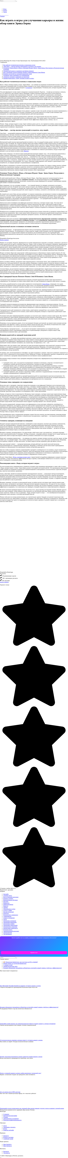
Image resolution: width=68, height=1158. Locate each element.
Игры (4, 9)
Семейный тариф (8, 1138)
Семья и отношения (9, 918)
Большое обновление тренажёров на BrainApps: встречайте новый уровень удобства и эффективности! (32, 968)
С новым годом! (8, 965)
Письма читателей (8, 912)
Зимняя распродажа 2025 (10, 966)
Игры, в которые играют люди (21, 457)
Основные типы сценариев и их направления (16, 75)
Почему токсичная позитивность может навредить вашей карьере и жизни (21, 1056)
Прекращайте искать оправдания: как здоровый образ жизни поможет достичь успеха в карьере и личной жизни (32, 1108)
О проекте (6, 1114)
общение (26, 151)
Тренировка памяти (8, 923)
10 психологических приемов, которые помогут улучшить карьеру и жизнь (21, 1040)
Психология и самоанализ (10, 915)
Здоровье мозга (7, 895)
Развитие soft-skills (8, 1130)
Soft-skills (6, 894)
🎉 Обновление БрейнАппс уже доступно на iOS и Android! (20, 962)
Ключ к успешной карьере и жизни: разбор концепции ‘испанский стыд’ (20, 1073)
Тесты (5, 12)
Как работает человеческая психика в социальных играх (19, 65)
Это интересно (7, 934)
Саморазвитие (7, 916)
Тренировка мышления (9, 922)
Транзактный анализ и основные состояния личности (18, 71)
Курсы (5, 10)
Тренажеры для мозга (9, 1127)
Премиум (6, 1135)
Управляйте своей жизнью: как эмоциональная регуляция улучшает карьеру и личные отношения (27, 1023)
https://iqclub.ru (7, 1144)
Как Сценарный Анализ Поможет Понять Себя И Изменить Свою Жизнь (24, 72)
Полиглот (6, 913)
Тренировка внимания (9, 921)
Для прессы (6, 1153)
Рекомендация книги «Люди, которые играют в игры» (18, 78)
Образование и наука (9, 909)
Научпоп (5, 901)
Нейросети (6, 903)
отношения (29, 87)
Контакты (6, 1151)
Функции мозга (7, 929)
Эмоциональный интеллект (11, 931)
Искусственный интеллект (10, 897)
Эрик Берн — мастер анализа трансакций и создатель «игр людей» (22, 66)
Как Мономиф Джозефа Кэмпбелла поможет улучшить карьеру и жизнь (20, 985)
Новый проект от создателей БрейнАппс (14, 963)
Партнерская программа (10, 1115)
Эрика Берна (45, 284)
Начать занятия (4, 240)
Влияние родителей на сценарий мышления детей (17, 74)
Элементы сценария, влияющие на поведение (16, 77)
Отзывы (5, 1117)
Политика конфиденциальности (12, 1120)
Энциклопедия (7, 932)
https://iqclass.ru (7, 1146)
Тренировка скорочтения (10, 925)
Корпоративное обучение (10, 900)
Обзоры (5, 907)
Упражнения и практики (10, 926)
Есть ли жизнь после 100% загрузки (10, 1092)
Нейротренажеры (8, 904)
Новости (5, 906)
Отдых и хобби (7, 910)
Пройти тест (34, 952)
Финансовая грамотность (10, 928)
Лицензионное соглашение (11, 1118)
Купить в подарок (8, 1137)
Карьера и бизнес (8, 898)
